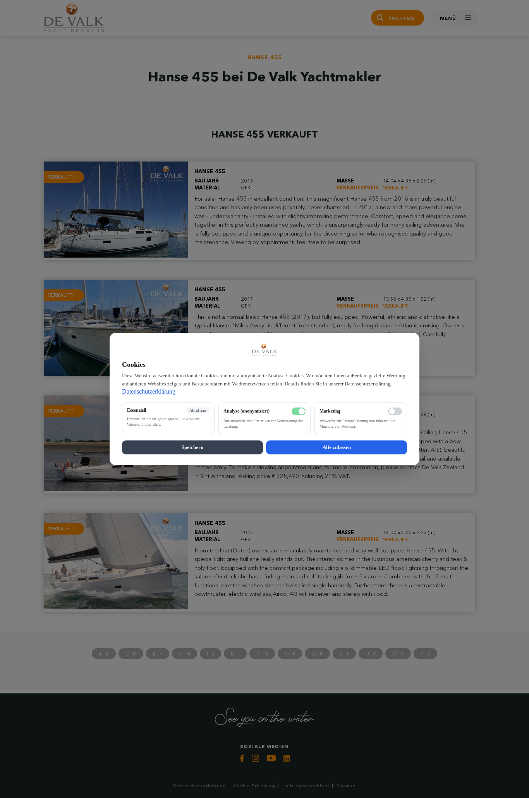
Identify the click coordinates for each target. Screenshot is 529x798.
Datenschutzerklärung (148, 391)
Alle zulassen (337, 447)
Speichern (192, 447)
